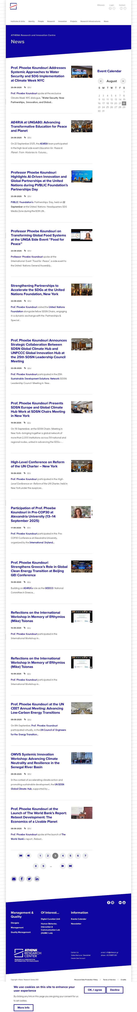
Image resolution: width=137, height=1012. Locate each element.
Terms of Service (109, 980)
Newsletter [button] (76, 923)
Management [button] (17, 927)
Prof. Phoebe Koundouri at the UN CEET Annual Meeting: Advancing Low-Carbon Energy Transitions (37, 708)
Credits (123, 980)
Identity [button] (31, 21)
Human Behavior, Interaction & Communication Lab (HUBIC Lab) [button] (50, 928)
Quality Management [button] (21, 932)
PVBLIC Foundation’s (22, 202)
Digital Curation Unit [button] (50, 919)
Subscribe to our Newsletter (81, 955)
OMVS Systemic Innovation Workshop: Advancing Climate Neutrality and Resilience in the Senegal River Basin (35, 760)
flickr (121, 8)
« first (21, 856)
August (112, 81)
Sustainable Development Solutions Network (35, 378)
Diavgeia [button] (15, 923)
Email (14, 879)
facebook (110, 8)
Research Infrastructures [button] (90, 21)
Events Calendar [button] (78, 919)
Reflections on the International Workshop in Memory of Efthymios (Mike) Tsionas (38, 617)
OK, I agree (95, 990)
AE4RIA (44, 143)
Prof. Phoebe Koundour (24, 479)
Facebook (22, 879)
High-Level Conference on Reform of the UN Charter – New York (37, 464)
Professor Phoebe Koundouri (27, 256)
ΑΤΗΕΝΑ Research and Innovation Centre (33, 35)
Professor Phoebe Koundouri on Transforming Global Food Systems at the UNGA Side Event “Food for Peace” (38, 237)
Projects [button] (73, 21)
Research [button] (51, 21)
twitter (117, 8)
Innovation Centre (28, 6)
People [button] (41, 21)
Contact (122, 5)
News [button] (106, 21)
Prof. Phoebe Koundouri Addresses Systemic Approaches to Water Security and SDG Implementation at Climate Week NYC (38, 74)
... (48, 788)
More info (24, 1007)
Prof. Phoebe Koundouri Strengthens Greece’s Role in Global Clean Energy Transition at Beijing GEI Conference (39, 569)
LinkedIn (37, 879)
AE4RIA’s (28, 588)
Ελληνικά (100, 5)
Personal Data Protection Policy (86, 980)
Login (111, 5)
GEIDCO (49, 588)
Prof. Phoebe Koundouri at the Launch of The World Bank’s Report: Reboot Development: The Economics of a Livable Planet (39, 815)
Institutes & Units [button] (18, 21)
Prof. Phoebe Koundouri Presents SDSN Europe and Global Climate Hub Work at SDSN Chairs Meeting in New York (38, 409)
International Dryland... (42, 542)
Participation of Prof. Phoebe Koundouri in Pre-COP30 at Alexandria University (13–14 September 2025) (33, 514)
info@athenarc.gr (112, 952)
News (17, 41)
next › (63, 866)
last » (70, 866)
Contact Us (75, 952)
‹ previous (28, 856)
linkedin (114, 8)
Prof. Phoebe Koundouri (24, 93)
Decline (114, 990)
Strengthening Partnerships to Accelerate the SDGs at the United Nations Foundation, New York (38, 290)
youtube (125, 8)
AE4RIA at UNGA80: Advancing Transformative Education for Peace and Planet (39, 126)
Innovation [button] (62, 21)
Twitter (29, 879)
